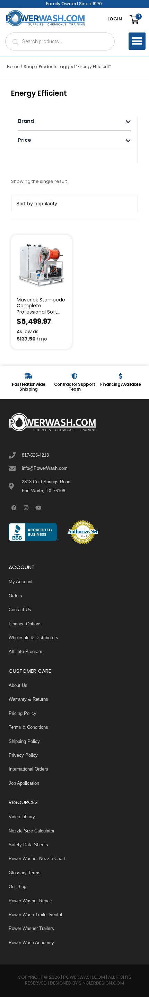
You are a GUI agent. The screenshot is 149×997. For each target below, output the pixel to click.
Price (24, 141)
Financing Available (120, 384)
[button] (137, 41)
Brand (26, 122)
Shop (29, 67)
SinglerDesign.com (101, 983)
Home (13, 67)
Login (114, 19)
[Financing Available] (120, 376)
